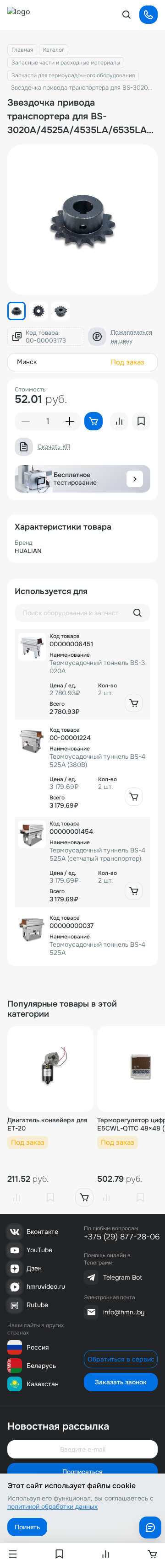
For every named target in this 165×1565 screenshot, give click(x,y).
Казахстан (43, 1384)
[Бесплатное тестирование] (134, 479)
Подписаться (82, 1472)
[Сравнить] (16, 1197)
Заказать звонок (121, 1382)
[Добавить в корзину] (134, 703)
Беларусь (41, 1365)
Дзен (34, 1268)
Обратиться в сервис (121, 1359)
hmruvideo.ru (46, 1286)
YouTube (39, 1250)
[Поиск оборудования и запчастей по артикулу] (137, 612)
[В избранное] (50, 1197)
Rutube (37, 1305)
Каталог (53, 50)
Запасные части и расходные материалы (65, 62)
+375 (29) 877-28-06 (122, 1237)
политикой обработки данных (52, 1506)
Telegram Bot (122, 1277)
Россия (38, 1347)
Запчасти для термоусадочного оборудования (73, 75)
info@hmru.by (123, 1312)
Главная (22, 50)
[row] (82, 674)
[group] (82, 220)
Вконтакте (42, 1231)
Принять (27, 1527)
